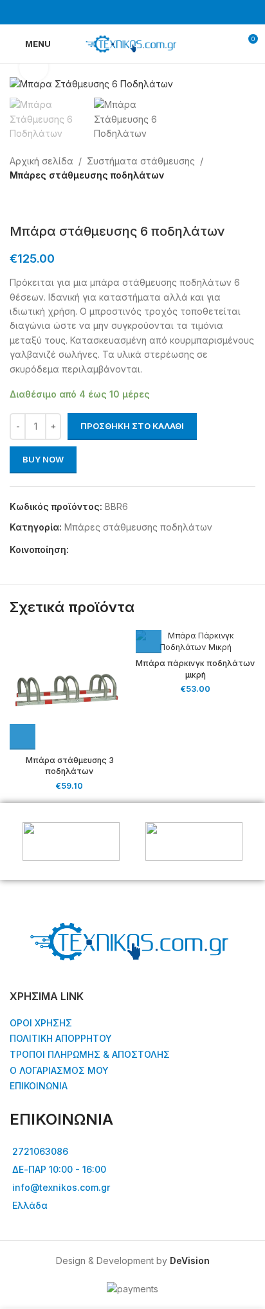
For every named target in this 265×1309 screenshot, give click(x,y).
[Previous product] (17, 203)
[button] (22, 737)
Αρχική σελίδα (41, 160)
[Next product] (48, 203)
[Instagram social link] (140, 12)
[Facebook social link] (124, 12)
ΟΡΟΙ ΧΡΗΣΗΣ (41, 1022)
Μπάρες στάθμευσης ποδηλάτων (87, 175)
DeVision (190, 1260)
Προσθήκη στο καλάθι (132, 426)
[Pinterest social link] (120, 549)
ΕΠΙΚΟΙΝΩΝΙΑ (39, 1085)
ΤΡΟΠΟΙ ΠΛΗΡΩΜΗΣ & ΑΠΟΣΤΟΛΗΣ (90, 1054)
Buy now (43, 459)
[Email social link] (105, 549)
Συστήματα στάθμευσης (141, 160)
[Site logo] (132, 42)
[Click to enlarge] (33, 67)
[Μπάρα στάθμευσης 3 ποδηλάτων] (69, 690)
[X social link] (91, 549)
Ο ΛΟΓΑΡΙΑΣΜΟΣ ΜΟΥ (59, 1070)
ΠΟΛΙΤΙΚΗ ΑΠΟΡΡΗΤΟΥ (61, 1038)
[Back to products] (33, 203)
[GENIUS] (193, 841)
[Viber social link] (135, 549)
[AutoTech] (71, 841)
